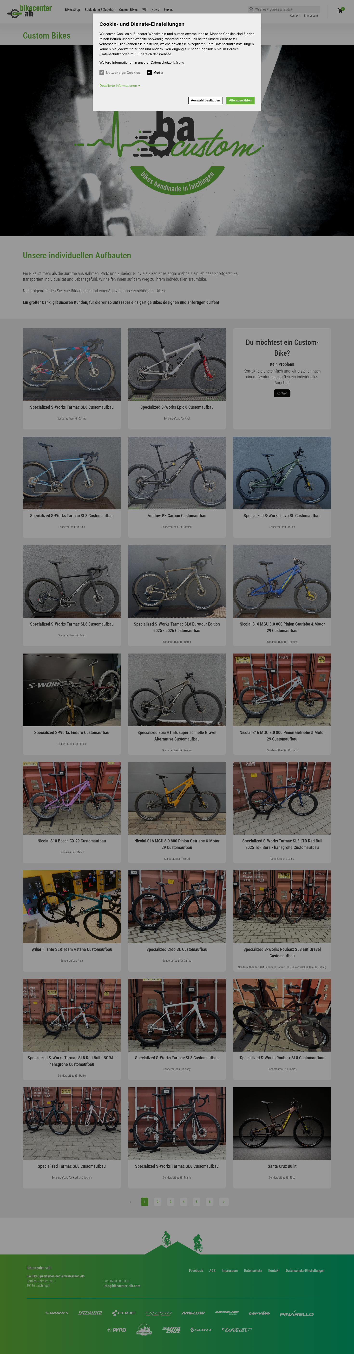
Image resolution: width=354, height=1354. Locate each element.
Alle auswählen (240, 100)
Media (158, 72)
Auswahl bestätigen (205, 100)
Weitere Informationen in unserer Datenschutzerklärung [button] (141, 62)
